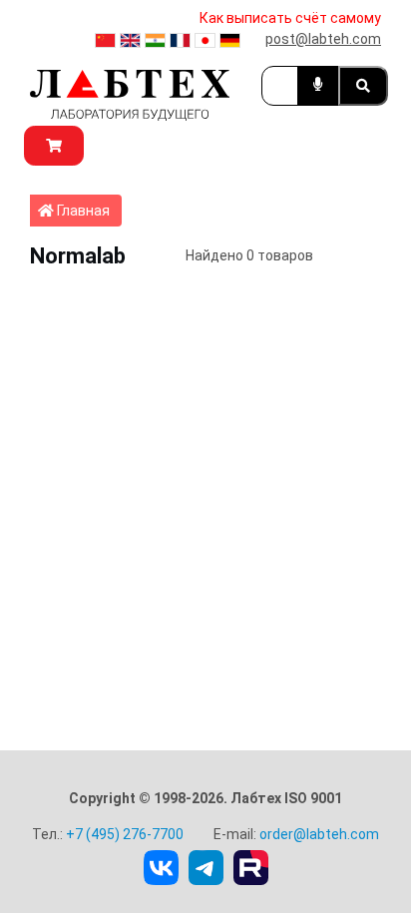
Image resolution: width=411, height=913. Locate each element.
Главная (88, 210)
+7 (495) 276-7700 (125, 834)
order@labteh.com (319, 834)
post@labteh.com (323, 39)
